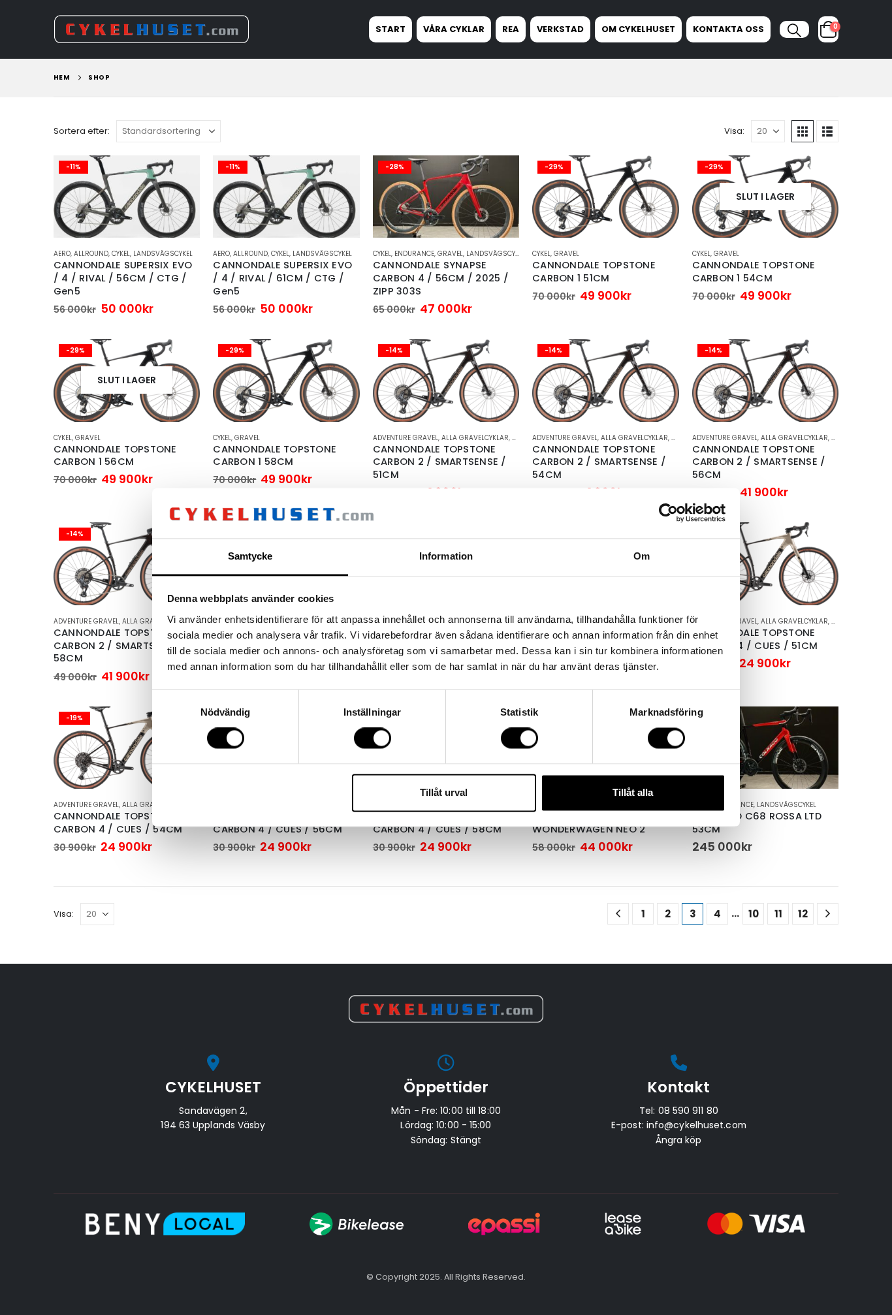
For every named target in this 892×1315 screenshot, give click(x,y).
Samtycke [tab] (250, 556)
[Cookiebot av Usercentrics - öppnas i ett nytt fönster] (668, 513)
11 (778, 914)
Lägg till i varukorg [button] (178, 177)
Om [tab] (641, 556)
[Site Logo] (151, 29)
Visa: (734, 131)
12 (803, 914)
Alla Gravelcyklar (475, 438)
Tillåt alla (633, 792)
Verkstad (560, 29)
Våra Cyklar (454, 29)
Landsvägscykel (163, 254)
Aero (62, 254)
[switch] (372, 738)
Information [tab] (446, 556)
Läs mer (817, 177)
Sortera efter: (82, 131)
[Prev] (618, 914)
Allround (91, 254)
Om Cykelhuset (638, 29)
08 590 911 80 (688, 1110)
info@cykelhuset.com (696, 1125)
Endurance (414, 254)
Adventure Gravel (405, 438)
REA (510, 29)
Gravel (450, 254)
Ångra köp (678, 1140)
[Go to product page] (765, 747)
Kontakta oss (728, 29)
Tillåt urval (444, 792)
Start (390, 29)
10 (753, 914)
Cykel (121, 254)
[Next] (827, 914)
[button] (794, 31)
